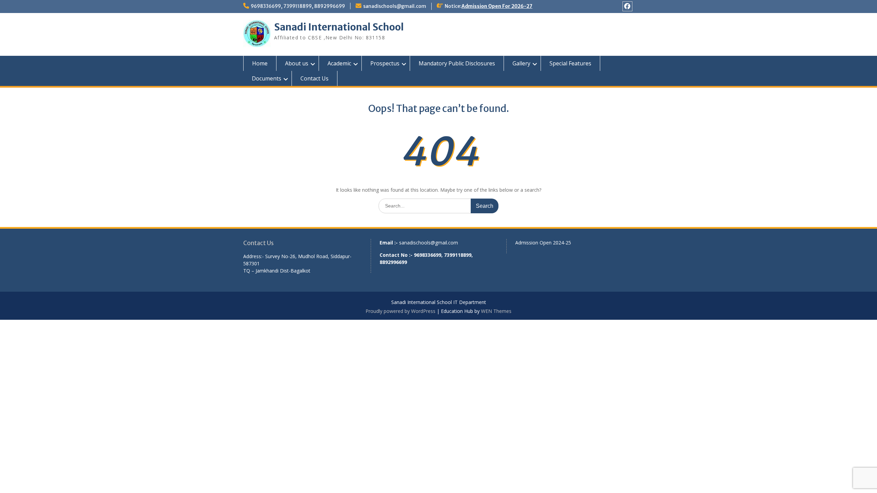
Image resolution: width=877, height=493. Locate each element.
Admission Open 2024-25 (543, 242)
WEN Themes (496, 311)
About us (296, 63)
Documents (266, 78)
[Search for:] (438, 205)
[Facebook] (627, 6)
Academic (339, 63)
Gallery (521, 63)
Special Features (570, 63)
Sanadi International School (339, 27)
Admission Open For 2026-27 (496, 6)
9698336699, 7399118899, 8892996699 (298, 6)
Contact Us (314, 78)
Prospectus (384, 63)
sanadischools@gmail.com (394, 6)
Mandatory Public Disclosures (457, 63)
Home (260, 63)
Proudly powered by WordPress (400, 311)
